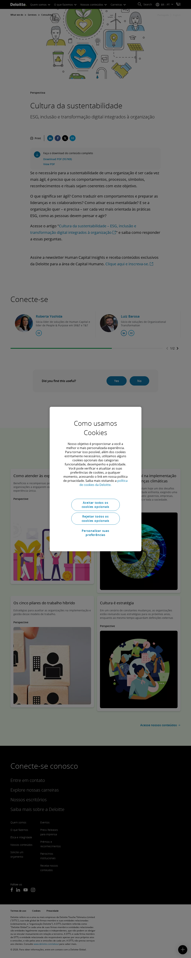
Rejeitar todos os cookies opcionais (95, 519)
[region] (95, 479)
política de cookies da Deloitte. (103, 483)
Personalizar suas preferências (95, 533)
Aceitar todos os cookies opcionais (95, 505)
